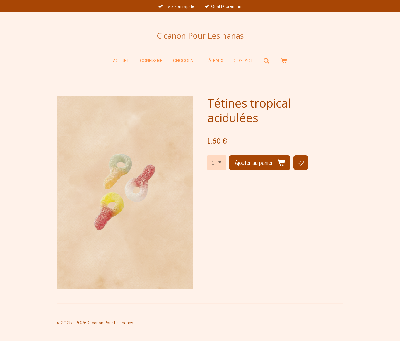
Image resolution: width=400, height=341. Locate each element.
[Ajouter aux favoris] (300, 162)
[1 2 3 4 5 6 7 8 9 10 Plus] (216, 162)
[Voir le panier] (284, 60)
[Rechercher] (266, 60)
